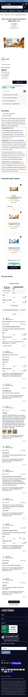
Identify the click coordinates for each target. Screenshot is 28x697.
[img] (3, 59)
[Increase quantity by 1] (10, 82)
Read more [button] (12, 427)
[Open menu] (2, 4)
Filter (15, 314)
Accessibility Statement (19, 678)
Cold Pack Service (8, 134)
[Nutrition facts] (4, 70)
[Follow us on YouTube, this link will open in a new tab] (10, 663)
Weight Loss (12, 10)
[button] (23, 4)
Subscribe (5, 652)
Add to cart (19, 82)
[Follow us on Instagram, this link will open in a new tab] (5, 663)
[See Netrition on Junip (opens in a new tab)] (17, 604)
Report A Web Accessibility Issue (11, 640)
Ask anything (15, 305)
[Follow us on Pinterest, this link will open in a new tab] (7, 663)
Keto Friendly (4, 10)
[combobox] (12, 7)
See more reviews (14, 601)
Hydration (19, 10)
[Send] (25, 91)
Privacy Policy (4, 678)
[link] (14, 28)
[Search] (25, 7)
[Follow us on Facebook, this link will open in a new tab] (2, 663)
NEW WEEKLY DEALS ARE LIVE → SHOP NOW (14, 1)
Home (2, 14)
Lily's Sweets (14, 23)
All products (7, 14)
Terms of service (10, 678)
